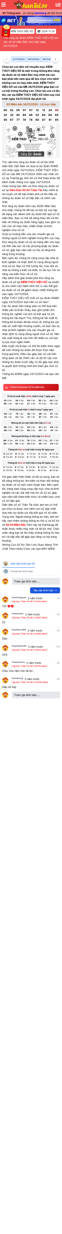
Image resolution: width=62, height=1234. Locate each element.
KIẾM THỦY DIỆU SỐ (22, 31)
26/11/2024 (33, 59)
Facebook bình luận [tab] (22, 571)
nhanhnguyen (19, 597)
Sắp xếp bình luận (43, 590)
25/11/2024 (48, 59)
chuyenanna (18, 662)
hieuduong (17, 678)
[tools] (58, 5)
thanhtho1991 (19, 629)
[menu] (3, 5)
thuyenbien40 (19, 646)
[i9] (31, 20)
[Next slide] (55, 59)
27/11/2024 (18, 59)
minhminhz (17, 613)
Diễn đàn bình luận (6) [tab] (23, 563)
